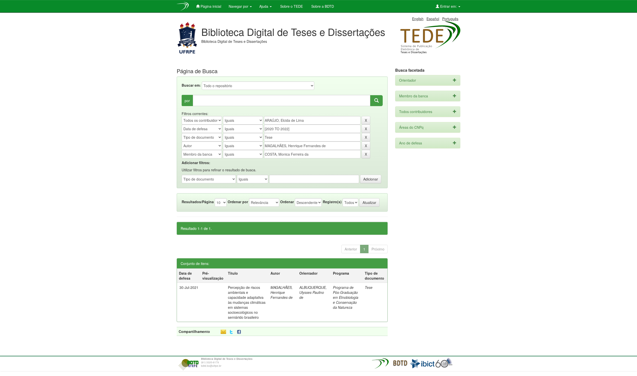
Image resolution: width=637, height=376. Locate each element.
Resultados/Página (198, 201)
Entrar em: (448, 6)
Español (432, 18)
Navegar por (239, 6)
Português (450, 18)
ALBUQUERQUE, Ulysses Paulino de (313, 292)
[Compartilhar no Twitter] (231, 332)
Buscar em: (191, 85)
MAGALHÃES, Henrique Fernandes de (281, 292)
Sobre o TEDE (291, 6)
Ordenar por (238, 201)
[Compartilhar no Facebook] (240, 332)
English (418, 18)
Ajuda (264, 6)
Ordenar (287, 201)
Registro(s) (332, 201)
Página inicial (210, 6)
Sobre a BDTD (322, 6)
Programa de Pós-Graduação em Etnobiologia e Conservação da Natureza (345, 297)
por (187, 100)
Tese (368, 287)
